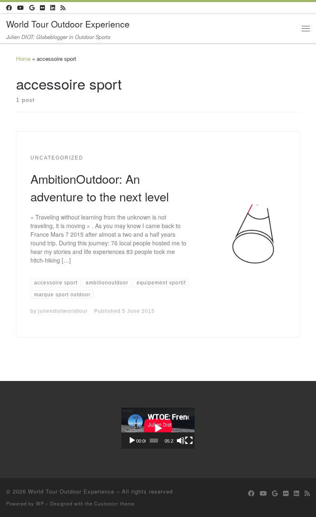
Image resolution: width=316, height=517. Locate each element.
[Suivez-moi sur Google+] (32, 7)
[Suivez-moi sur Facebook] (9, 7)
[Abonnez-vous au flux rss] (62, 7)
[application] (158, 428)
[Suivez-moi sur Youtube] (20, 7)
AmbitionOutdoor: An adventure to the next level (99, 187)
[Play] (132, 440)
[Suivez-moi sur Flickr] (42, 7)
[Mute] (181, 440)
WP (40, 503)
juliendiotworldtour (63, 311)
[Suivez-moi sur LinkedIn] (52, 7)
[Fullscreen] (189, 440)
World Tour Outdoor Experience (71, 491)
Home (23, 58)
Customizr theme (114, 503)
